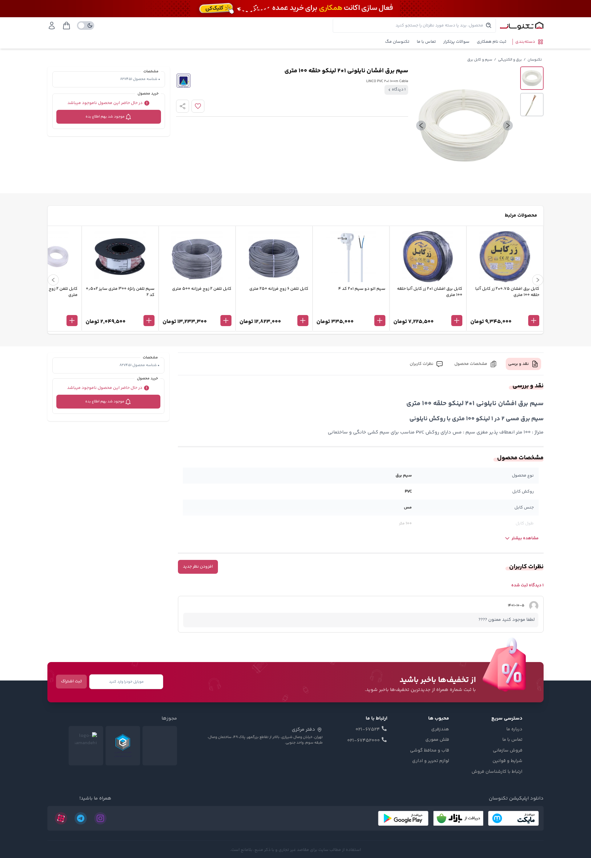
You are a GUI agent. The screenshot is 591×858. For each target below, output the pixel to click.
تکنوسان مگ (397, 41)
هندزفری (440, 729)
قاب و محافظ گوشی (429, 750)
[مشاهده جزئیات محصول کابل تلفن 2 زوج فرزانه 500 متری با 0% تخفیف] (197, 310)
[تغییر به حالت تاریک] (85, 25)
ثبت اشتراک (71, 681)
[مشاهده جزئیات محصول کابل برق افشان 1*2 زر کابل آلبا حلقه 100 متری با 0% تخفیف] (427, 310)
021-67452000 (363, 740)
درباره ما (514, 729)
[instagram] (100, 818)
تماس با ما (426, 41)
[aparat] (61, 818)
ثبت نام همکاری (491, 41)
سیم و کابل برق (479, 60)
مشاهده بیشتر (525, 538)
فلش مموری (437, 739)
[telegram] (80, 818)
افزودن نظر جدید (198, 566)
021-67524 (368, 729)
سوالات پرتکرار (456, 41)
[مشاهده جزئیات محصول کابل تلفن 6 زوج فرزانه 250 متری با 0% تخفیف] (273, 310)
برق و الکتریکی (510, 60)
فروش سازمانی (507, 750)
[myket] (513, 818)
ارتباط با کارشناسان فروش (497, 771)
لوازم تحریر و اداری (430, 761)
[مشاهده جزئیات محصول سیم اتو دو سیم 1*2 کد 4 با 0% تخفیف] (350, 310)
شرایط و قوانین (507, 761)
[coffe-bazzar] (458, 818)
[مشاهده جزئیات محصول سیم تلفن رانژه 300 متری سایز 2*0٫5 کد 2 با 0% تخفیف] (120, 310)
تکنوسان (535, 60)
